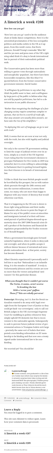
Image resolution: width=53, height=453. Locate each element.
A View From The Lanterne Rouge (16, 8)
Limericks (18, 400)
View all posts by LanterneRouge (34, 390)
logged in (20, 412)
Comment (7, 400)
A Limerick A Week (40, 398)
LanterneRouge (24, 398)
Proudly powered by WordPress (15, 450)
